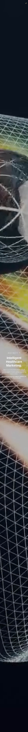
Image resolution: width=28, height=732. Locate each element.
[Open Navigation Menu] (26, 3)
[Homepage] (6, 3)
